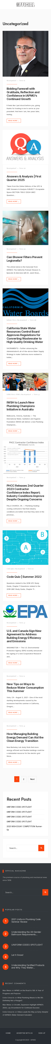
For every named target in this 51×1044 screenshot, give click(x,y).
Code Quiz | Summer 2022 (24, 577)
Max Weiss (7, 990)
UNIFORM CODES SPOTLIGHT (19, 807)
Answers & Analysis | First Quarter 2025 (24, 178)
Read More (13, 121)
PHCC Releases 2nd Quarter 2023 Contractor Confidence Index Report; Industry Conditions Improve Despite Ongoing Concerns (25, 492)
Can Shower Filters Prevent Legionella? (24, 258)
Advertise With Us (24, 1033)
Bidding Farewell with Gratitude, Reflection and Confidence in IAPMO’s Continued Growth (23, 94)
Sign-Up (41, 1033)
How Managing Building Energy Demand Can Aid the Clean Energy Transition (25, 737)
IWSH (18, 394)
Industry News (11, 320)
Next (32, 779)
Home (8, 1033)
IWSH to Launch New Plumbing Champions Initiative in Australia (21, 406)
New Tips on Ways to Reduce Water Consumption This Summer (25, 687)
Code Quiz (10, 569)
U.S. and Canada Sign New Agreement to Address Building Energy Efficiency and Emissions (24, 636)
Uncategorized (11, 80)
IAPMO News (11, 394)
